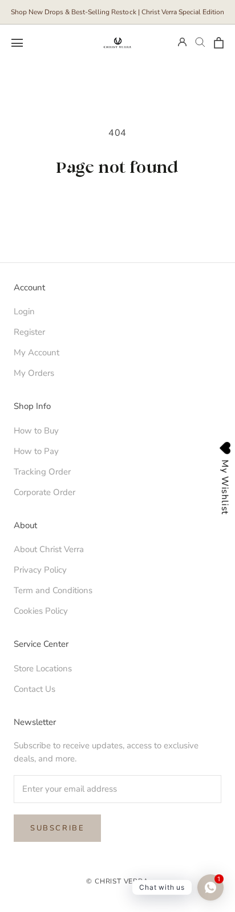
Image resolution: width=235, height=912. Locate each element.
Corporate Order (44, 492)
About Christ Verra (49, 549)
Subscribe (57, 828)
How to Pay (36, 451)
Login (24, 311)
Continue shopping (117, 203)
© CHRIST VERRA (117, 881)
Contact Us (34, 689)
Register (29, 332)
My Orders (34, 373)
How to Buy (36, 430)
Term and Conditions (53, 590)
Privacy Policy (40, 569)
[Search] (200, 42)
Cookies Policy (41, 611)
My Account (36, 352)
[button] (17, 42)
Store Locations (43, 668)
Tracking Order (42, 471)
